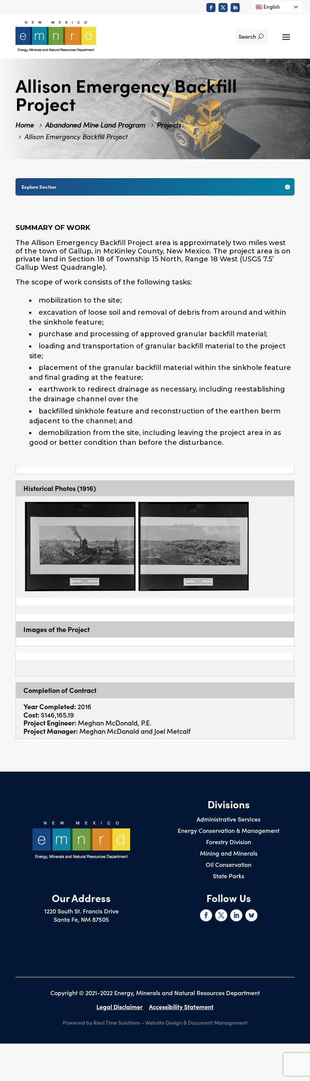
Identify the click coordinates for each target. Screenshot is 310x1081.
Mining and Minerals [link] (228, 853)
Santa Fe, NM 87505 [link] (81, 919)
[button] (286, 36)
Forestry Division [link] (228, 842)
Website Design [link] (163, 1022)
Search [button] (247, 36)
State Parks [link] (228, 876)
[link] (210, 7)
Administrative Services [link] (228, 819)
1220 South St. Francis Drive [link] (81, 911)
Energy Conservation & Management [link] (228, 831)
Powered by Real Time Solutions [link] (101, 1022)
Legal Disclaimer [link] (119, 1006)
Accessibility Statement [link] (181, 1006)
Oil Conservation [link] (228, 865)
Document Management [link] (218, 1022)
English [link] (271, 6)
